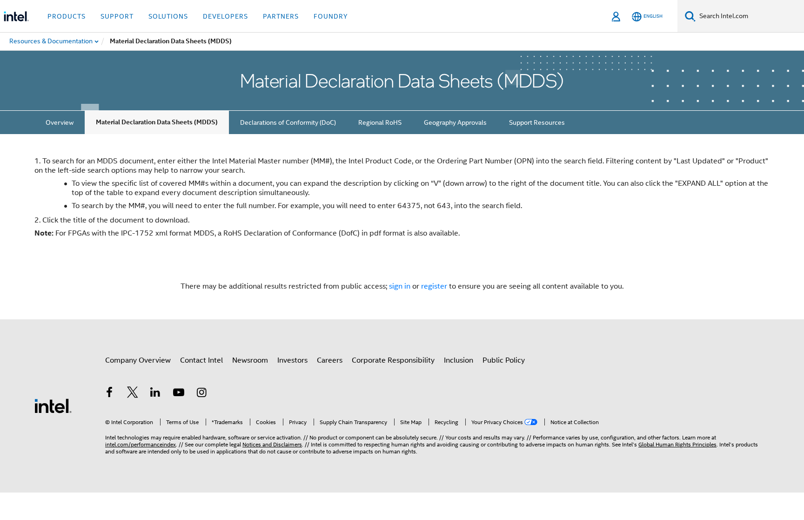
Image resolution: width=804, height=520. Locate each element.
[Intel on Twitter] (133, 393)
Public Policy (503, 360)
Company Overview (138, 360)
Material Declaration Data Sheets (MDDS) (157, 122)
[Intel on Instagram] (201, 393)
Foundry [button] (331, 16)
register (434, 286)
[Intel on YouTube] (179, 393)
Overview (60, 122)
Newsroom (250, 360)
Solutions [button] (168, 16)
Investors (292, 360)
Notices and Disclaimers (272, 444)
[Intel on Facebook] (109, 393)
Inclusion (458, 360)
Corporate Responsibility (393, 360)
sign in (399, 286)
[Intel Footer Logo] (53, 405)
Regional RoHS (380, 122)
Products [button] (66, 16)
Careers (329, 360)
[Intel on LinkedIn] (155, 393)
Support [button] (117, 16)
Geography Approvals (455, 122)
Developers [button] (225, 16)
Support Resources (537, 122)
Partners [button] (281, 16)
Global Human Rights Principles (677, 444)
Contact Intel (201, 360)
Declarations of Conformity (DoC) (288, 122)
